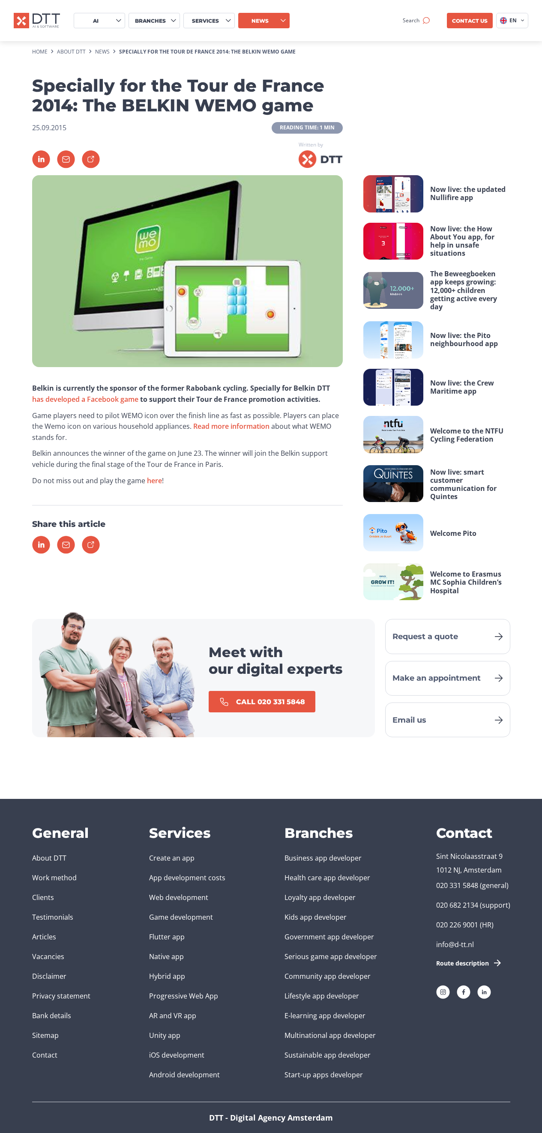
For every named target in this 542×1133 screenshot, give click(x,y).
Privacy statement (61, 996)
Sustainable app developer (327, 1055)
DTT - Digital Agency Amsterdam (271, 1117)
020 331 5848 (457, 885)
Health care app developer (327, 877)
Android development (184, 1074)
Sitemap (45, 1035)
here (154, 480)
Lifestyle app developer (321, 996)
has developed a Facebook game (85, 399)
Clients (43, 897)
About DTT (49, 858)
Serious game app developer (330, 956)
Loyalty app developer (320, 897)
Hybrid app (167, 976)
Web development (178, 897)
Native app (166, 956)
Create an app (172, 858)
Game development (181, 917)
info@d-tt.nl (455, 944)
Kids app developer (315, 917)
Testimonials (52, 917)
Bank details (51, 1015)
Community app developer (327, 976)
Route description (462, 963)
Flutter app (167, 937)
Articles (44, 937)
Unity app (164, 1035)
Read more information (231, 426)
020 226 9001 (457, 925)
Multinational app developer (330, 1035)
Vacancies (48, 956)
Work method (54, 877)
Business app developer (323, 858)
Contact (44, 1055)
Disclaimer (49, 976)
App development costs (187, 877)
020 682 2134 (457, 905)
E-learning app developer (324, 1015)
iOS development (176, 1055)
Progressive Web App (183, 996)
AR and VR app (172, 1015)
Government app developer (329, 937)
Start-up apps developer (323, 1074)
